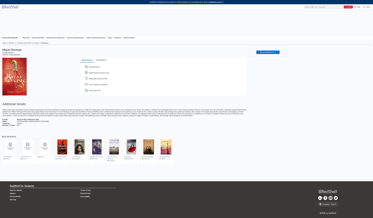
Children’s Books (129, 37)
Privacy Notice (15, 196)
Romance (44, 43)
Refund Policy (85, 193)
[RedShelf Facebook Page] (325, 199)
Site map (13, 200)
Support (13, 193)
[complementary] (186, 148)
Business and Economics (75, 37)
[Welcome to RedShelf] (10, 7)
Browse (11, 43)
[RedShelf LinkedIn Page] (320, 199)
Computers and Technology (55, 37)
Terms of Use (85, 190)
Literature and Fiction (24, 43)
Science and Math (38, 37)
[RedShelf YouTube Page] (330, 199)
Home (4, 43)
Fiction (110, 37)
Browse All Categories (10, 37)
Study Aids (26, 37)
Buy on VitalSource (267, 52)
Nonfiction (117, 37)
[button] (164, 67)
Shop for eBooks (16, 190)
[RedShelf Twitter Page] (336, 199)
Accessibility (85, 196)
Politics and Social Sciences (95, 37)
